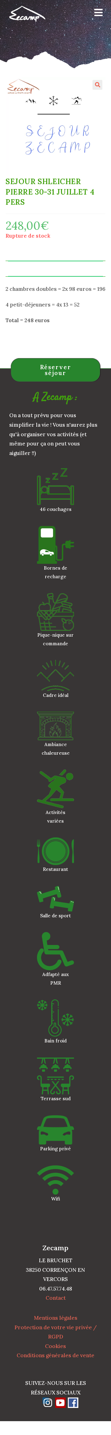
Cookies (55, 1346)
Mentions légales (55, 1317)
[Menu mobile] (96, 14)
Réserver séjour (55, 370)
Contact (56, 1298)
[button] (97, 85)
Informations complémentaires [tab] (55, 268)
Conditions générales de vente (55, 1355)
